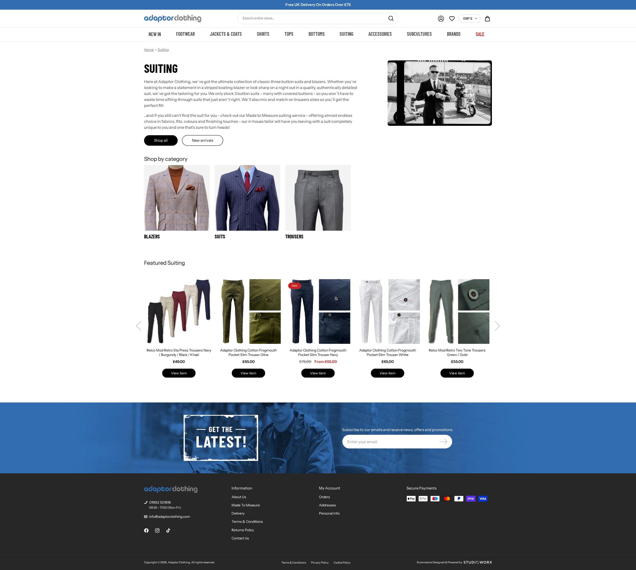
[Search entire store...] (391, 18)
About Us (239, 497)
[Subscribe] (443, 442)
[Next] (497, 325)
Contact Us (240, 538)
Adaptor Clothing (179, 562)
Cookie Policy (342, 562)
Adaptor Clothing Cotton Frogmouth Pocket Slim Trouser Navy (318, 352)
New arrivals (202, 140)
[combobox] (318, 18)
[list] (318, 326)
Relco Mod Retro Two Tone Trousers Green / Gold (457, 352)
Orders (324, 497)
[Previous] (138, 325)
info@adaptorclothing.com (169, 516)
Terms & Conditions (247, 521)
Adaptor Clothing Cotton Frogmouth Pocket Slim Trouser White (387, 352)
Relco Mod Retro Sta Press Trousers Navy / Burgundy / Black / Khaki (179, 352)
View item (179, 373)
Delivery (238, 513)
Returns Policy (243, 530)
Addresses (327, 505)
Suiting (163, 49)
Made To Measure (246, 505)
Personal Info (329, 513)
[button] (487, 18)
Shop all (161, 140)
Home (149, 49)
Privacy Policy (320, 562)
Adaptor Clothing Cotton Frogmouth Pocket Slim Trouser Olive (248, 352)
